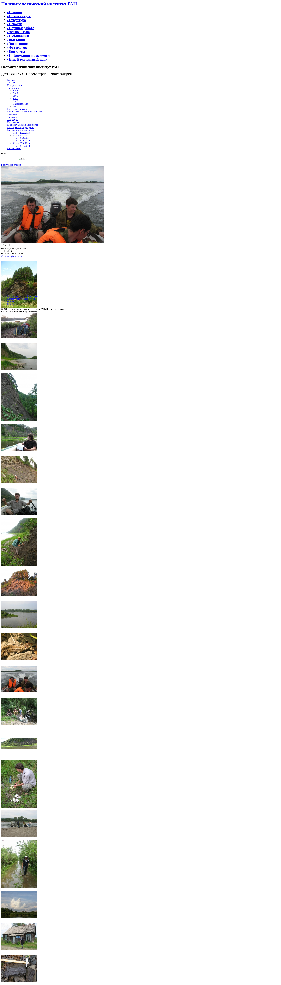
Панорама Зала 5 (21, 103)
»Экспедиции (17, 44)
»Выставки (16, 40)
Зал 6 (15, 106)
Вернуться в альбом (11, 165)
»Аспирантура (18, 32)
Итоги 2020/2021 (21, 138)
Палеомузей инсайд (17, 109)
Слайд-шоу (6, 256)
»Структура (16, 20)
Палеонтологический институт (22, 296)
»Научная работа (20, 28)
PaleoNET (12, 301)
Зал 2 (15, 93)
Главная (11, 80)
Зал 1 (15, 90)
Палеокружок (14, 122)
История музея (14, 85)
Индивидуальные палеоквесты (22, 125)
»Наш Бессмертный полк (27, 59)
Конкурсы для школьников (20, 130)
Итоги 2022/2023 (21, 132)
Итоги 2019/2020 (21, 140)
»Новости (14, 24)
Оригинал (17, 256)
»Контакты (16, 51)
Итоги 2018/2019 (21, 143)
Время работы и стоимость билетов (24, 111)
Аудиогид (12, 114)
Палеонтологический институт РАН (39, 3)
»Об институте (19, 16)
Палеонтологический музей (21, 298)
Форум (10, 304)
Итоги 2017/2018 (21, 146)
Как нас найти (14, 148)
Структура (12, 119)
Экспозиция (13, 88)
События (11, 82)
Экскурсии (12, 117)
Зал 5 (15, 101)
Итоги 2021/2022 (21, 135)
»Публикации (18, 36)
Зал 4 (15, 98)
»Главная (14, 12)
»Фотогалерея (18, 47)
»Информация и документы (29, 55)
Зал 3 (15, 96)
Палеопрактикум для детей (20, 127)
